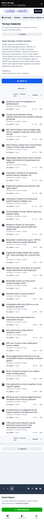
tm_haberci (17, 106)
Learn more (4, 4)
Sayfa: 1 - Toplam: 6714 (20, 95)
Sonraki (35, 95)
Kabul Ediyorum (23, 510)
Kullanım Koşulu (22, 503)
